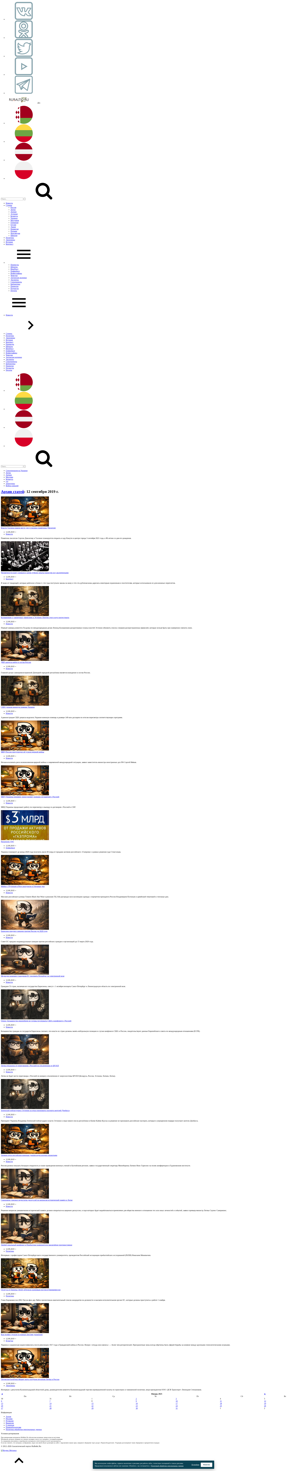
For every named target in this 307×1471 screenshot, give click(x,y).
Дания (13, 227)
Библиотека (15, 284)
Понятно (206, 1465)
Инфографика (16, 273)
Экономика (10, 240)
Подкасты (15, 288)
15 (92, 1403)
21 (50, 1406)
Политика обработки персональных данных (24, 1429)
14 (50, 1403)
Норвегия (14, 229)
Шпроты (14, 267)
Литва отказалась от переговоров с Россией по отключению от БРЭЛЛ (30, 1066)
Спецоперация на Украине (17, 471)
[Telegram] (24, 93)
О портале (10, 1425)
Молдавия (15, 220)
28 (50, 1408)
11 (221, 1401)
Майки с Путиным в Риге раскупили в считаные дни (23, 886)
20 (2, 1406)
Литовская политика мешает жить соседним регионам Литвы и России (30, 1379)
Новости (9, 203)
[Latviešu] (24, 160)
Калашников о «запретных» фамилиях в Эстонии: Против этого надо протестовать (35, 618)
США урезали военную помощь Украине (18, 707)
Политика (10, 238)
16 (137, 1403)
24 (177, 1406)
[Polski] (24, 178)
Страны (9, 205)
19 (265, 1403)
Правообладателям (13, 1427)
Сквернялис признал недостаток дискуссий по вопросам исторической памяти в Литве (37, 1200)
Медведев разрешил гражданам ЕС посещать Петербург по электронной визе (32, 976)
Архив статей (12, 491)
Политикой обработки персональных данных (167, 1466)
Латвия (13, 212)
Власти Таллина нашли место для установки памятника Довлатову (28, 528)
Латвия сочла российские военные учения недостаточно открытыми (29, 1155)
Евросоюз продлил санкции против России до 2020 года (24, 931)
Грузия (13, 225)
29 (92, 1408)
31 (177, 1408)
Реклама (9, 1419)
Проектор (14, 286)
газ (7, 481)
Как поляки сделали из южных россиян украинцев (22, 1335)
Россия (13, 207)
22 (92, 1406)
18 (221, 1403)
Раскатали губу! (7, 842)
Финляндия (15, 233)
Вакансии (10, 1423)
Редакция (9, 1421)
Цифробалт (15, 271)
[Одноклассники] (24, 38)
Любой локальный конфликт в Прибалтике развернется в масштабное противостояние (36, 1245)
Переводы (15, 265)
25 (221, 1406)
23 (137, 1406)
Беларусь (14, 216)
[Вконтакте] (24, 19)
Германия (14, 223)
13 (2, 1403)
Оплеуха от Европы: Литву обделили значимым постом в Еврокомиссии (31, 1290)
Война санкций (12, 486)
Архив (8, 1417)
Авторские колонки (19, 278)
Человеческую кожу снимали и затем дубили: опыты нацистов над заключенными (35, 573)
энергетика (10, 484)
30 (137, 1408)
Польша (14, 231)
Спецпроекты (16, 282)
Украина (14, 218)
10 (177, 1401)
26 (265, 1406)
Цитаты (14, 291)
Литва (13, 210)
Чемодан (14, 276)
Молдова (9, 477)
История (9, 242)
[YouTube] (24, 75)
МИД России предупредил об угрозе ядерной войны (22, 752)
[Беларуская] (24, 123)
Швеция (14, 236)
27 (2, 1408)
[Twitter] (24, 56)
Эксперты (15, 280)
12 (265, 1401)
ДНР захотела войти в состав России (16, 662)
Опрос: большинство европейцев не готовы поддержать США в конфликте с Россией (36, 1021)
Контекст (9, 244)
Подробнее (195, 1465)
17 (177, 1403)
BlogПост (14, 269)
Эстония (14, 214)
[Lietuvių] (24, 142)
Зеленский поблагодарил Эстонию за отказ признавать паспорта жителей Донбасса (35, 1110)
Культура (9, 1341)
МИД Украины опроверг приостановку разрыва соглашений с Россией (30, 797)
